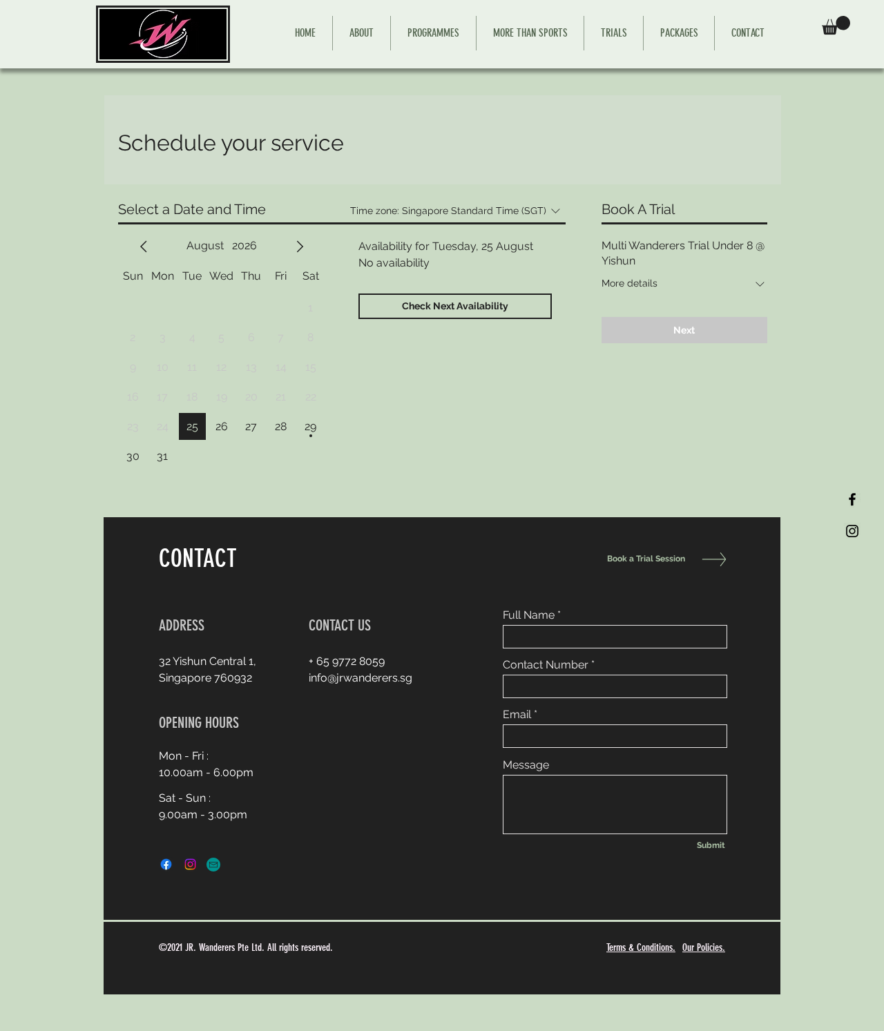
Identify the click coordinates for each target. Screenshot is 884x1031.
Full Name (529, 615)
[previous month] (143, 246)
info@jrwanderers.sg (360, 677)
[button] (836, 25)
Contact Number (545, 665)
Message (526, 765)
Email (517, 714)
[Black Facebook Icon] (852, 499)
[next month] (299, 246)
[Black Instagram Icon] (852, 531)
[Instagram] (190, 864)
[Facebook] (166, 864)
